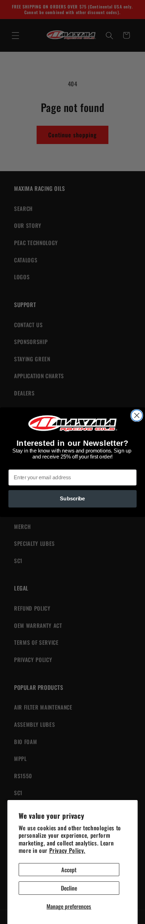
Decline (69, 888)
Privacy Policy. (67, 850)
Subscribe (72, 498)
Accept (68, 869)
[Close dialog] (137, 415)
